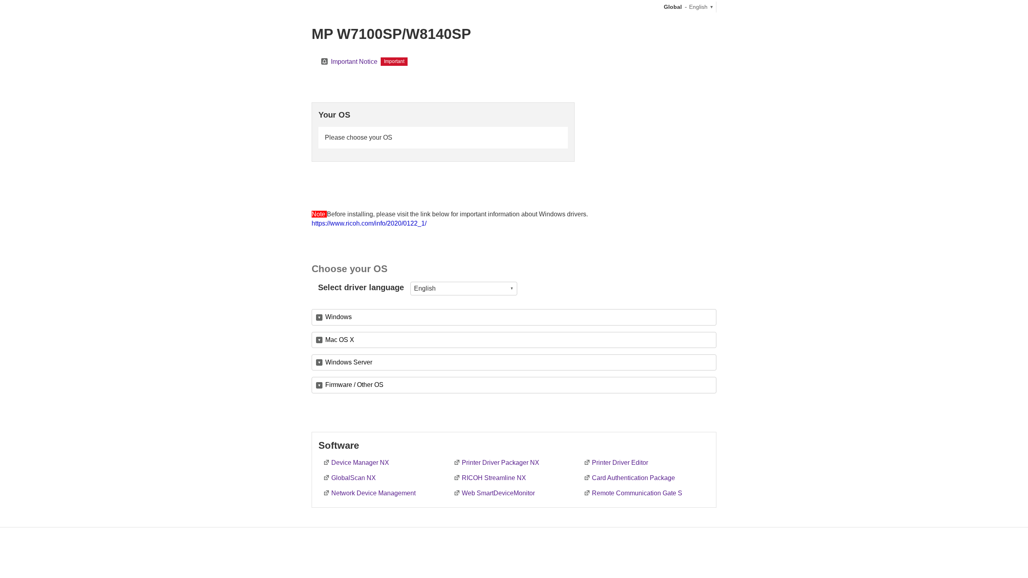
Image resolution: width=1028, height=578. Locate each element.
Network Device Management (373, 493)
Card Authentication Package (633, 477)
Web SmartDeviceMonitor (498, 493)
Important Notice (354, 61)
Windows (338, 316)
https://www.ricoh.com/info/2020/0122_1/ (369, 223)
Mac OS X (339, 339)
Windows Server (348, 362)
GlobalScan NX (353, 477)
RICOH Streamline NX (494, 477)
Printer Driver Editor (620, 462)
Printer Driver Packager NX (500, 462)
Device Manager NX (360, 462)
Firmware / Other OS (354, 384)
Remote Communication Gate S (637, 493)
